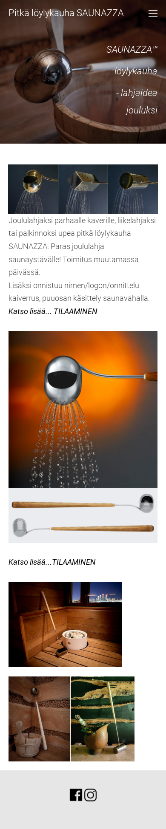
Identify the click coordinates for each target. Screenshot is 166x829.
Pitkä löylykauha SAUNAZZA (66, 13)
